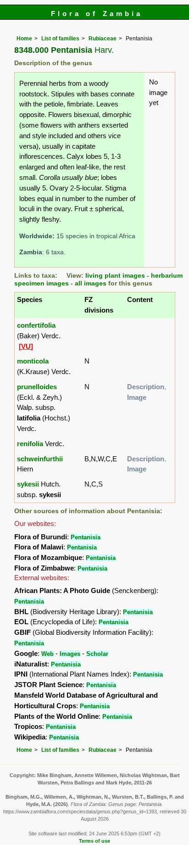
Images (70, 653)
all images (90, 283)
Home (24, 38)
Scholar (97, 653)
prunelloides (37, 387)
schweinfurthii (40, 459)
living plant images (115, 275)
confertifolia (36, 325)
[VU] (26, 346)
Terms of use (94, 841)
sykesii (28, 484)
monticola (33, 361)
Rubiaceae (103, 38)
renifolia (30, 444)
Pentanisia (85, 537)
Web (47, 653)
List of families (60, 38)
